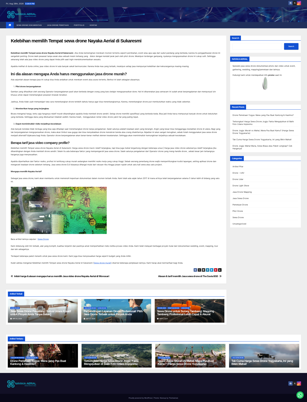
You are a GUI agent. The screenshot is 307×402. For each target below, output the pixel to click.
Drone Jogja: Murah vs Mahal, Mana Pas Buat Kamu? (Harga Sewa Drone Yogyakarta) (186, 362)
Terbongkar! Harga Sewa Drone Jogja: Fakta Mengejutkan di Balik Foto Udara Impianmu (111, 362)
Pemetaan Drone (173, 308)
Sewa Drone (43, 239)
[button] (300, 395)
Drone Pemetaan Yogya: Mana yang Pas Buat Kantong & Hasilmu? (263, 115)
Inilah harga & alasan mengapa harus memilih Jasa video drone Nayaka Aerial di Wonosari (61, 276)
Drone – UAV (238, 173)
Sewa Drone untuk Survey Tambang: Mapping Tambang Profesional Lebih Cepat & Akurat (185, 313)
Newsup (163, 398)
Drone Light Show (241, 185)
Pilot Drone (238, 211)
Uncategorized (239, 224)
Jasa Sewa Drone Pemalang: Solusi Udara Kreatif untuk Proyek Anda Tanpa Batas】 (40, 313)
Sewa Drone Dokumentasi (29, 25)
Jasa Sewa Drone (90, 308)
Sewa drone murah (102, 263)
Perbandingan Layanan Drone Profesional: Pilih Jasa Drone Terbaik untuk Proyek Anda (113, 313)
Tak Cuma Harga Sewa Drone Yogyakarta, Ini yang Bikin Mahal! (262, 139)
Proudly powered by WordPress (141, 398)
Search (235, 38)
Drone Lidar (162, 308)
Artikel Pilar (238, 166)
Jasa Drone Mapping (242, 192)
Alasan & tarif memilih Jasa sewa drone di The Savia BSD (188, 276)
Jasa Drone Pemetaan (58, 25)
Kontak (93, 25)
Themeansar (173, 398)
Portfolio (79, 25)
